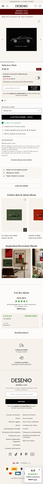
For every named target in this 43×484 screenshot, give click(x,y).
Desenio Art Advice (29, 415)
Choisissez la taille (8, 107)
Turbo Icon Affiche (26, 17)
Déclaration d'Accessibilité (11, 432)
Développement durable (12, 429)
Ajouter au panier (21, 117)
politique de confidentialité (17, 93)
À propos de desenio (13, 415)
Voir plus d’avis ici (21, 332)
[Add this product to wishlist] (39, 21)
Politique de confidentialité (32, 432)
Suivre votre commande (31, 422)
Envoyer (21, 401)
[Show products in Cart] (40, 6)
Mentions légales (14, 422)
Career (18, 425)
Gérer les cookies (28, 441)
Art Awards (16, 445)
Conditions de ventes (30, 425)
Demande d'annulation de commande (31, 436)
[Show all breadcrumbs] (4, 17)
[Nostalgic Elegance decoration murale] (16, 263)
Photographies (13, 17)
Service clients (28, 418)
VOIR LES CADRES (21, 186)
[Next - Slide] (40, 39)
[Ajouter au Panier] (25, 230)
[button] (33, 475)
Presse (18, 418)
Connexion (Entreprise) (12, 448)
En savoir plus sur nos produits (21, 160)
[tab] (7, 61)
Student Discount (14, 436)
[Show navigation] (3, 6)
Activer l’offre (34, 88)
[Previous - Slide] (2, 39)
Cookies (25, 429)
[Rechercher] (7, 6)
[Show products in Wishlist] (35, 6)
